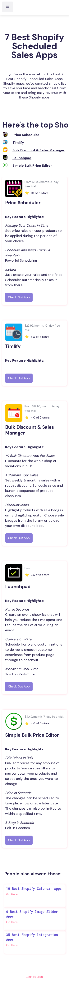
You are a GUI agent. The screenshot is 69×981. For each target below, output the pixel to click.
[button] (7, 7)
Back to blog (34, 976)
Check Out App (19, 297)
